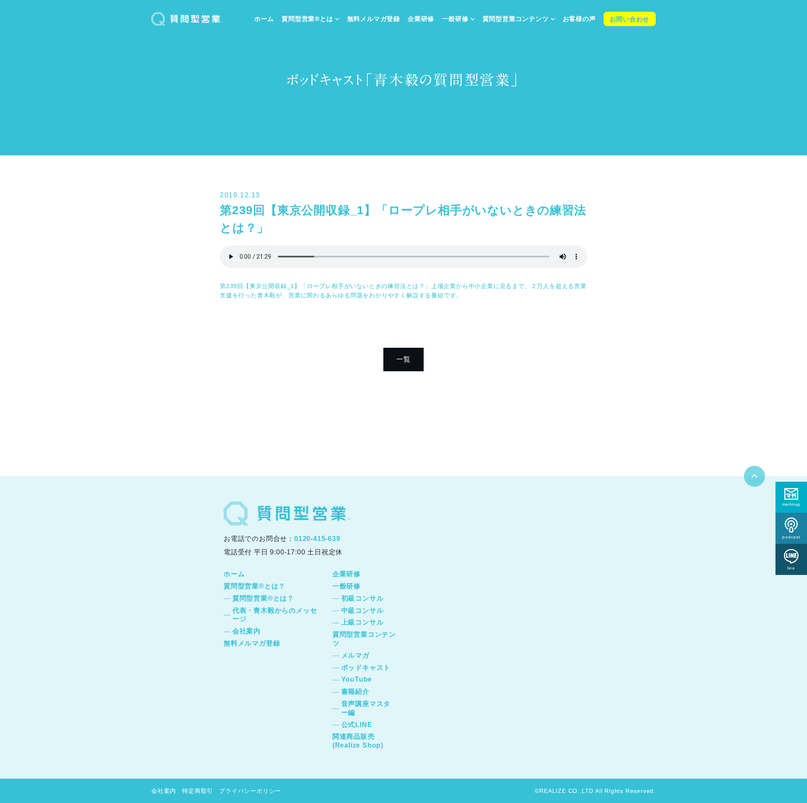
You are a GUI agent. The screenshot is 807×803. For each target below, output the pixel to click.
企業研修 (421, 18)
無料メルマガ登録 (373, 18)
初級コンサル (362, 598)
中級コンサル (362, 610)
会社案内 (246, 631)
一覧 (403, 359)
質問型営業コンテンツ (516, 18)
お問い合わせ (630, 19)
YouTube (356, 679)
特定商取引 (197, 790)
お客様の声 (579, 18)
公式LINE (356, 724)
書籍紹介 (355, 691)
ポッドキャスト (366, 667)
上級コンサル (362, 622)
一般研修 (455, 18)
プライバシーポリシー (250, 790)
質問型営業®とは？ (254, 586)
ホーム (264, 18)
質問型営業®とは (307, 18)
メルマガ (355, 655)
